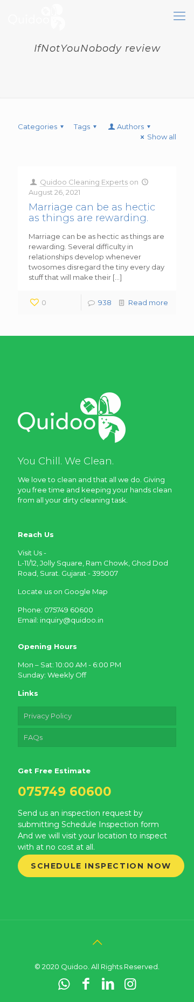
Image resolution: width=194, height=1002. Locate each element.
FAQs (33, 737)
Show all (161, 136)
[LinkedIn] (108, 984)
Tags (82, 126)
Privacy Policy (48, 715)
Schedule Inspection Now (101, 866)
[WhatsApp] (63, 984)
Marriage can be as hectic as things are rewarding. (92, 212)
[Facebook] (86, 984)
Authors (130, 126)
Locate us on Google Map (63, 591)
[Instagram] (130, 984)
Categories (37, 126)
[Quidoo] (36, 16)
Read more (148, 302)
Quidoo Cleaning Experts (84, 182)
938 (105, 302)
